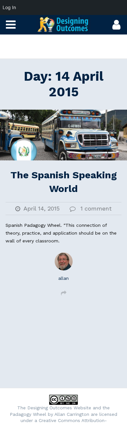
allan (63, 278)
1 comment (96, 208)
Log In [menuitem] (9, 7)
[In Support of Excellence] (63, 24)
